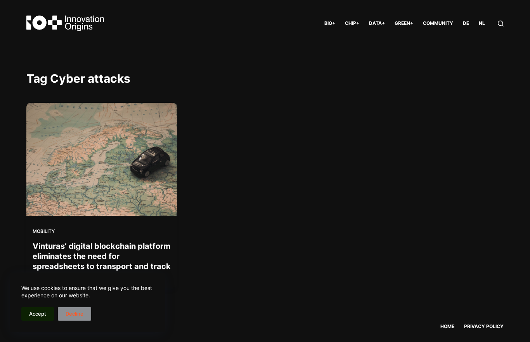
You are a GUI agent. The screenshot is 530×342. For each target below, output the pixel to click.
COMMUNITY (438, 23)
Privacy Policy (484, 326)
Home (447, 326)
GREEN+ (404, 23)
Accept (37, 314)
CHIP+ (352, 23)
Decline (74, 314)
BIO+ (329, 23)
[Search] (501, 23)
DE (466, 23)
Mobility (44, 231)
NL (482, 23)
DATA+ (377, 23)
